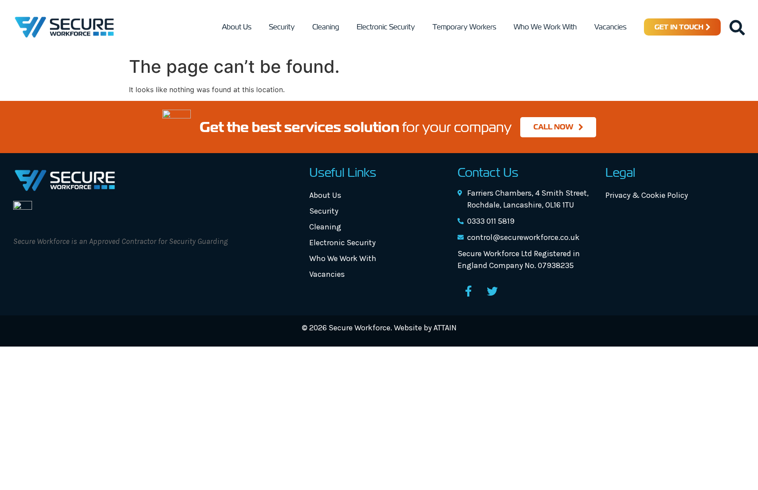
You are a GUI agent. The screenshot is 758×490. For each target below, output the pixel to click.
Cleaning (325, 27)
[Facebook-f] (468, 291)
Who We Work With (545, 27)
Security (282, 27)
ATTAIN (445, 328)
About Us (236, 27)
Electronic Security (386, 27)
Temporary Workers (464, 27)
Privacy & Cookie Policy (646, 195)
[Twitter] (493, 291)
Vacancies (610, 27)
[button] (737, 27)
